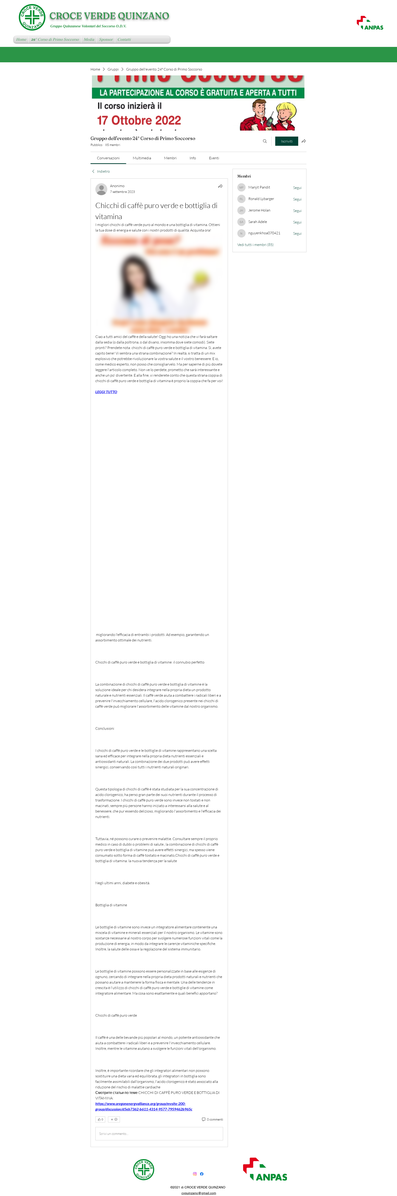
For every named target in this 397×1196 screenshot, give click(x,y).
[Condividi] (220, 186)
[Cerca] (265, 141)
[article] (159, 662)
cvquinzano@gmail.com (198, 1193)
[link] (108, 158)
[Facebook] (201, 1174)
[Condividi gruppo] (303, 141)
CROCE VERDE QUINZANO (109, 15)
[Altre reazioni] (114, 1119)
